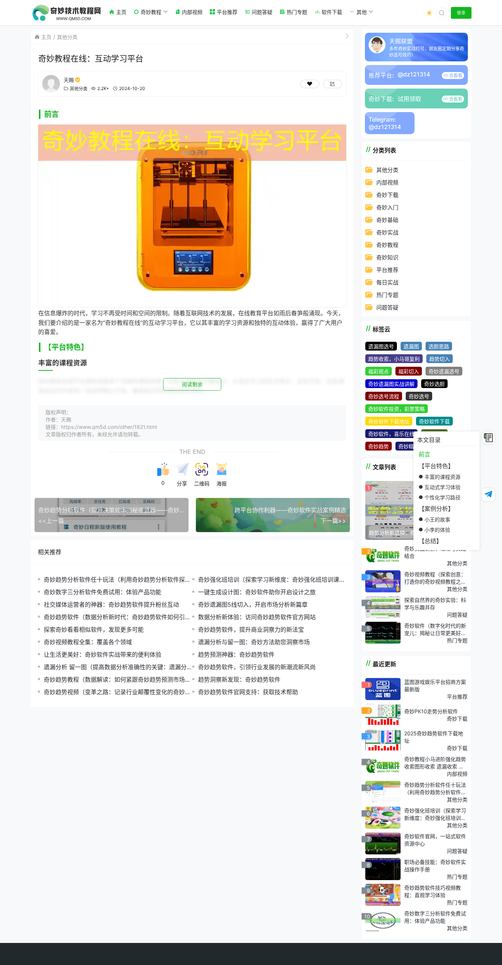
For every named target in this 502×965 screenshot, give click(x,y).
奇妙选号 (419, 396)
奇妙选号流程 (383, 396)
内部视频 (387, 182)
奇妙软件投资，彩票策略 (396, 409)
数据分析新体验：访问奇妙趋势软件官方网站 (257, 617)
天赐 (69, 80)
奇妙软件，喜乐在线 (391, 434)
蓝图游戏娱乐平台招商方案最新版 (435, 685)
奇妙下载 (387, 194)
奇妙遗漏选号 (444, 371)
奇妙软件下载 (434, 421)
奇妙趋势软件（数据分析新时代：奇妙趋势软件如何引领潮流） (117, 617)
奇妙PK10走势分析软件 (431, 711)
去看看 (455, 75)
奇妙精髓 (408, 446)
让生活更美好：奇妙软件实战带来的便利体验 (102, 654)
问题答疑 (387, 307)
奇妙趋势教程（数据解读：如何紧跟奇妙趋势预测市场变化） (117, 680)
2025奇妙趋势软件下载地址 (433, 737)
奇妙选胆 (434, 384)
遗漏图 (411, 346)
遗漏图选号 (381, 346)
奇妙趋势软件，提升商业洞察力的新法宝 (251, 629)
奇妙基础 (387, 219)
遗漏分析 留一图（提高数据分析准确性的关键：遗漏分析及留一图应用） (115, 667)
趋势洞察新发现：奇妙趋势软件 (239, 679)
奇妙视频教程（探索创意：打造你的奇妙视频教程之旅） (435, 578)
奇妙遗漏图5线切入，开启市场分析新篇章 (253, 604)
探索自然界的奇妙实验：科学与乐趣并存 (435, 603)
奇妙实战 (387, 232)
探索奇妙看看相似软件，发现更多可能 (94, 629)
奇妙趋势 (378, 446)
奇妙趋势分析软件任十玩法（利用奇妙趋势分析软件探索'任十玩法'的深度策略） (114, 580)
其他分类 (67, 37)
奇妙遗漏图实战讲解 (391, 384)
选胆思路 (439, 346)
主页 (46, 37)
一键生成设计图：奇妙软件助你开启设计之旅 (257, 592)
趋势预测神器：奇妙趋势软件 (236, 654)
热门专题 (387, 294)
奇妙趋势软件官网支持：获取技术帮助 (248, 692)
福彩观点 (378, 371)
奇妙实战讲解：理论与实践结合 (435, 552)
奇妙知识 (387, 257)
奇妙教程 (387, 244)
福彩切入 (408, 371)
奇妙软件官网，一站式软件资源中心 (435, 840)
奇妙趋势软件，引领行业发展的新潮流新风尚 (257, 667)
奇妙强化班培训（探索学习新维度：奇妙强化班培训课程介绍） (271, 580)
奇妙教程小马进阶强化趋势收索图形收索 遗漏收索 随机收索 (435, 763)
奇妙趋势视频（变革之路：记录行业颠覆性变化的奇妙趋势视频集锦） (117, 692)
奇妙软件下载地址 (388, 421)
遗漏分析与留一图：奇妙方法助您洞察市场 (254, 642)
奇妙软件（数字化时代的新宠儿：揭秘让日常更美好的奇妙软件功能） (435, 629)
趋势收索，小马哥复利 (394, 359)
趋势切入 (439, 359)
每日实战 (387, 282)
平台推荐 (387, 269)
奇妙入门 (387, 207)
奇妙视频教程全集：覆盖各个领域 (88, 642)
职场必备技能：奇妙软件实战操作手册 (435, 865)
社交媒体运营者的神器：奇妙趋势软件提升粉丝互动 (111, 604)
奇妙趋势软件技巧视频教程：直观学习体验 (432, 891)
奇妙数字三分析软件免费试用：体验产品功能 (102, 592)
